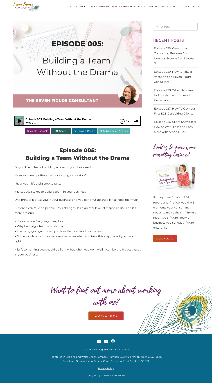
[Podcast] (113, 341)
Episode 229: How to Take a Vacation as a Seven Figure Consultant (173, 77)
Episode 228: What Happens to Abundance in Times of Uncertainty (173, 95)
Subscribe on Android (115, 130)
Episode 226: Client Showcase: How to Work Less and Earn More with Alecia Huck (175, 127)
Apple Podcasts (39, 130)
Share (62, 130)
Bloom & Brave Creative (113, 375)
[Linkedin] (99, 341)
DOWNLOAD (165, 238)
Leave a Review (86, 130)
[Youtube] (106, 341)
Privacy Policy (106, 368)
